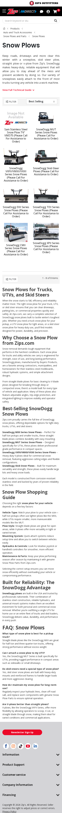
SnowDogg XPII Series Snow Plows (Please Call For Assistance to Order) (46, 248)
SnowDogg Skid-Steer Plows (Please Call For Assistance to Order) (46, 171)
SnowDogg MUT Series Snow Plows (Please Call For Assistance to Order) (46, 134)
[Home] (4, 28)
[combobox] (31, 21)
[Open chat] (41, 11)
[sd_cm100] (15, 232)
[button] (48, 11)
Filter (12, 101)
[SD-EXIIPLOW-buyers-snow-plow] (15, 195)
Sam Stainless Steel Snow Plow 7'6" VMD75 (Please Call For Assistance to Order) (15, 135)
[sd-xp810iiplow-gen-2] (46, 231)
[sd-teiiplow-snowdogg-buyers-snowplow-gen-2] (46, 195)
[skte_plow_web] (46, 156)
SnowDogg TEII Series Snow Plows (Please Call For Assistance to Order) (46, 212)
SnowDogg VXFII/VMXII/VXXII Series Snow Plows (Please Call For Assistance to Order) (16, 174)
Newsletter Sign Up (22, 732)
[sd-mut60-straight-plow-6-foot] (46, 117)
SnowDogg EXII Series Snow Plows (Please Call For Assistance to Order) (16, 212)
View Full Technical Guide (16, 89)
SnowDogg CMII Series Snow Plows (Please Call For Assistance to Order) (16, 250)
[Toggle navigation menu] (4, 11)
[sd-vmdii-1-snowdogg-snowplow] (15, 156)
